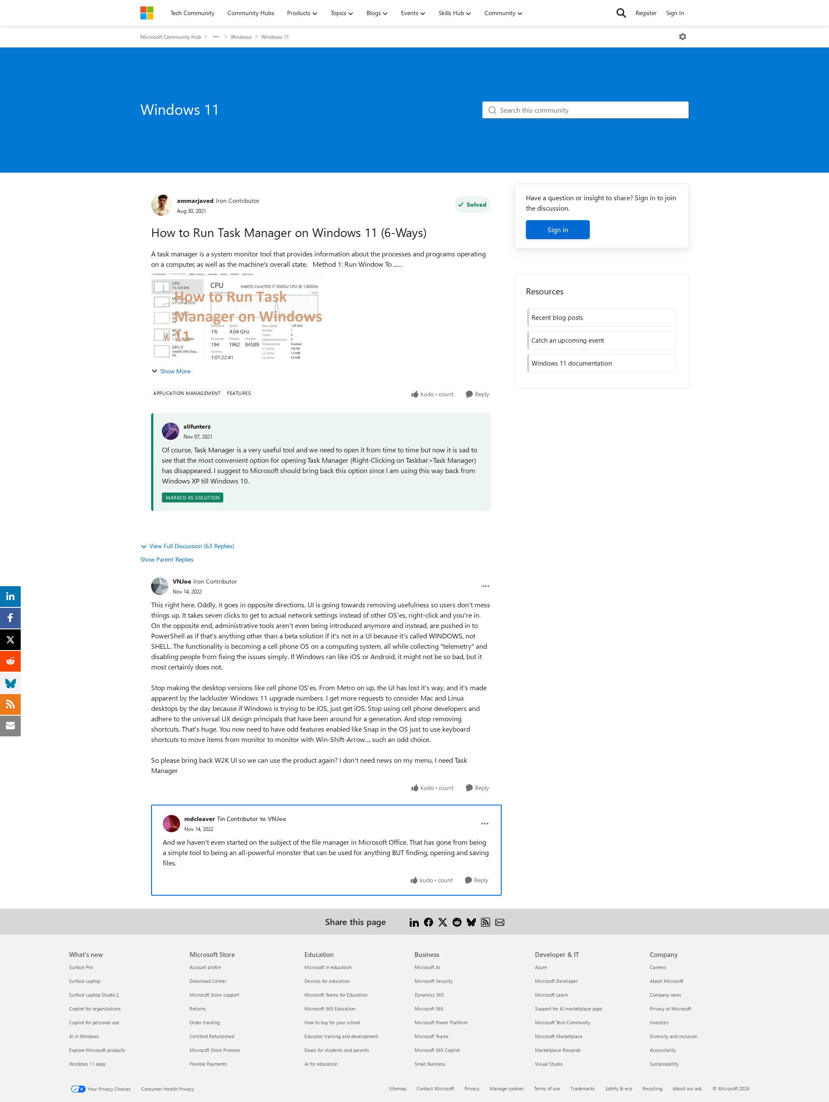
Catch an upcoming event (568, 340)
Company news (665, 994)
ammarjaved (195, 200)
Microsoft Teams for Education (335, 994)
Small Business (430, 1064)
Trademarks (582, 1088)
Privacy (472, 1088)
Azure (541, 967)
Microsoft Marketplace (558, 1036)
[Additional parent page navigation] (216, 37)
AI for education (321, 1064)
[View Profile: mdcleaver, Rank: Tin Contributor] (171, 823)
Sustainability (664, 1064)
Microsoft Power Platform (441, 1022)
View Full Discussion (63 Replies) (191, 546)
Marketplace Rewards (558, 1050)
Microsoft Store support (214, 994)
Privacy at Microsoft (670, 1008)
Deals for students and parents (336, 1050)
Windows (241, 36)
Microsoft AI (427, 967)
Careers (658, 967)
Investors (659, 1022)
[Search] (621, 13)
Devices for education (327, 981)
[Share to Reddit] (457, 921)
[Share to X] (442, 921)
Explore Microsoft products (97, 1050)
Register (646, 13)
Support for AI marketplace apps (568, 1008)
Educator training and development (341, 1036)
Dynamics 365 (429, 994)
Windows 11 (275, 36)
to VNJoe (273, 819)
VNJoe (182, 581)
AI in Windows (84, 1036)
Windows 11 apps (87, 1064)
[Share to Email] (499, 921)
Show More (175, 371)
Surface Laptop (84, 981)
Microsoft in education (327, 967)
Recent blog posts (557, 317)
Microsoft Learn (551, 994)
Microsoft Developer (556, 981)
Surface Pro (81, 967)
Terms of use (547, 1088)
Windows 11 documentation (572, 363)
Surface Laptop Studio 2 (94, 994)
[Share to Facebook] (428, 921)
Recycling (652, 1088)
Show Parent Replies (166, 559)
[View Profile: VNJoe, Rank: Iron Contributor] (159, 586)
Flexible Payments (208, 1064)
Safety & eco (618, 1088)
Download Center (208, 981)
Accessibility (663, 1050)
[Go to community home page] (146, 12)
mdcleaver (199, 819)
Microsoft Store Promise (215, 1050)
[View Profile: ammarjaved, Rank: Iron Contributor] (162, 205)
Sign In (675, 13)
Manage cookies (507, 1088)
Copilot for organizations (95, 1008)
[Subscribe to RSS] (485, 921)
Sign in (557, 229)
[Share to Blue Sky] (471, 921)
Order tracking (205, 1022)
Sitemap (397, 1088)
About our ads (687, 1088)
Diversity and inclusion (673, 1036)
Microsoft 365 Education (329, 1008)
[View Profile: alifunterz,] (170, 431)
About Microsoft (666, 981)
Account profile (205, 967)
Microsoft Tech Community (562, 1022)
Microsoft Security (433, 981)
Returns (198, 1008)
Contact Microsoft (435, 1088)
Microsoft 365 (428, 1008)
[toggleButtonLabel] (683, 37)
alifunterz (197, 426)
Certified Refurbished (212, 1036)
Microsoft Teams (431, 1036)
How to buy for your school (332, 1022)
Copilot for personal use (94, 1022)
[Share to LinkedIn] (414, 921)
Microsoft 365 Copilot (437, 1050)
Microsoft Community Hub (170, 36)
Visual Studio (549, 1064)
